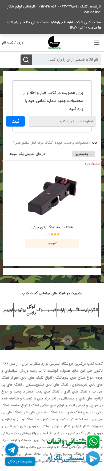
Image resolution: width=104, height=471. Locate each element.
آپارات (62, 310)
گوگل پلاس (31, 309)
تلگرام (93, 310)
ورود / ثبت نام (12, 42)
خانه (94, 142)
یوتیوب (20, 310)
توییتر (8, 310)
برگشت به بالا (47, 340)
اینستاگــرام (77, 310)
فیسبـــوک (46, 310)
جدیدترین (81, 154)
